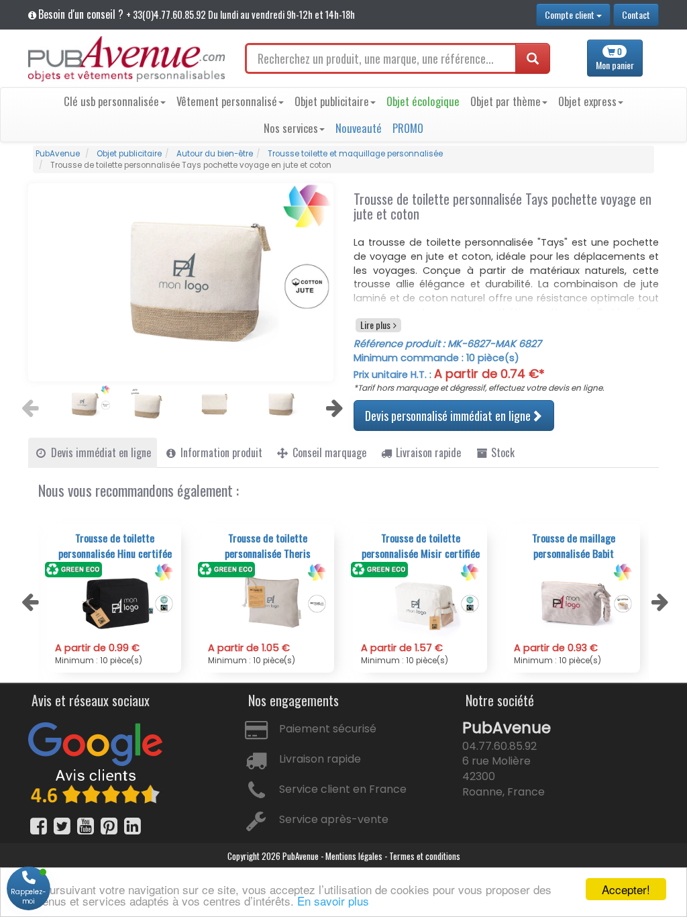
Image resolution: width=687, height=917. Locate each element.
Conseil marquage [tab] (328, 452)
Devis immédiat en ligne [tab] (99, 452)
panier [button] (615, 59)
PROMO (407, 127)
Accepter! (626, 889)
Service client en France (343, 789)
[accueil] (126, 59)
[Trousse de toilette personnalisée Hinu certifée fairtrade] (114, 602)
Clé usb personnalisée (111, 101)
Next (332, 404)
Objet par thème (505, 101)
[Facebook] (38, 826)
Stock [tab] (501, 452)
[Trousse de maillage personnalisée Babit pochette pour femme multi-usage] (573, 602)
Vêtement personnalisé (226, 101)
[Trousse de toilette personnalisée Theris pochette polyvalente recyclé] (267, 602)
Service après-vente (333, 819)
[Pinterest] (109, 826)
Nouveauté (358, 127)
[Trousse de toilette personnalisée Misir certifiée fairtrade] (420, 602)
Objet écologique (423, 101)
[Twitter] (62, 826)
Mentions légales (353, 856)
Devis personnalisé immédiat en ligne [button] (448, 415)
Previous (28, 404)
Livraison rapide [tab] (427, 452)
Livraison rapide (320, 759)
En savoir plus (333, 900)
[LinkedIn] (132, 826)
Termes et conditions (424, 856)
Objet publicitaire (332, 101)
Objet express (587, 101)
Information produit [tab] (220, 452)
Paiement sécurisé (327, 728)
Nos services (291, 127)
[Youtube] (85, 826)
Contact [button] (636, 14)
